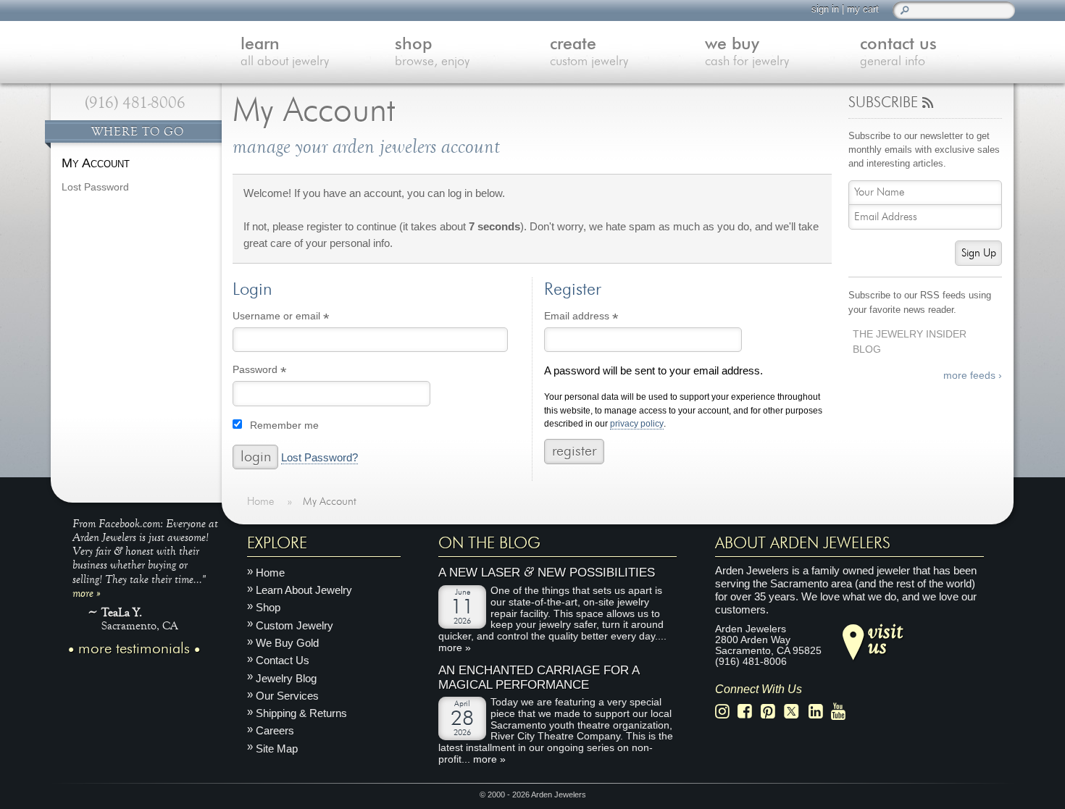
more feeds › (972, 375)
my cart (863, 9)
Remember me (284, 425)
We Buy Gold (287, 643)
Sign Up (978, 253)
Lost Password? (319, 458)
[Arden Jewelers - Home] (134, 36)
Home (270, 572)
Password (280, 372)
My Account (96, 162)
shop (432, 52)
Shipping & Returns (301, 713)
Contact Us (282, 660)
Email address (602, 318)
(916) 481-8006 (135, 103)
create (589, 52)
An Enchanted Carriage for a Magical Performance (538, 677)
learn (285, 52)
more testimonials (134, 649)
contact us (898, 52)
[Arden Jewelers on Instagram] (726, 711)
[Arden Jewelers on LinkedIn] (820, 711)
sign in (825, 9)
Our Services (287, 695)
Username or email (302, 318)
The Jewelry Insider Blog (909, 342)
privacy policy (637, 424)
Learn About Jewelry (304, 590)
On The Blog (489, 543)
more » (86, 592)
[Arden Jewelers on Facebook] (749, 711)
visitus (885, 637)
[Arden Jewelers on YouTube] (842, 711)
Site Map (277, 748)
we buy (747, 52)
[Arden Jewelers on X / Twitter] (795, 711)
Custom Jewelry (294, 625)
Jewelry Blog (286, 677)
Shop (268, 607)
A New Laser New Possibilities (546, 572)
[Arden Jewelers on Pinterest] (772, 711)
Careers (275, 730)
